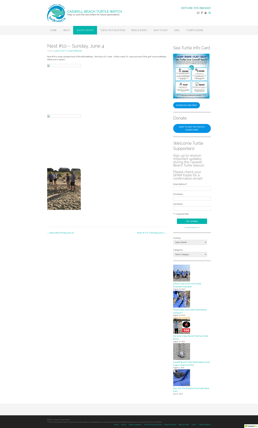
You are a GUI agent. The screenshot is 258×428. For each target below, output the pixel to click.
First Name (178, 194)
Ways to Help (161, 30)
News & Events (139, 30)
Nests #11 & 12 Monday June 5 (152, 232)
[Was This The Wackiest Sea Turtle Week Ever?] (181, 378)
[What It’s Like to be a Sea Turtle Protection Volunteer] (181, 273)
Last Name (178, 204)
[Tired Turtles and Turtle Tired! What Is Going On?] (181, 300)
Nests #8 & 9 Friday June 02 (60, 232)
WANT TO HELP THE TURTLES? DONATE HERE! (192, 128)
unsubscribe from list (191, 227)
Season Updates (85, 30)
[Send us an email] (198, 12)
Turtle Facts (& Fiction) (112, 30)
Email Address (180, 184)
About (66, 30)
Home (53, 30)
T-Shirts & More (194, 30)
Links (177, 30)
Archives (177, 238)
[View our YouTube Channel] (206, 12)
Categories (178, 250)
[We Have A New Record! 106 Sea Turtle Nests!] (181, 326)
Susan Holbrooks (75, 51)
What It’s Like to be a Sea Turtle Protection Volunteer (187, 285)
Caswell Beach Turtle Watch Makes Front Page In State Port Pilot (191, 363)
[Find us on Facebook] (202, 12)
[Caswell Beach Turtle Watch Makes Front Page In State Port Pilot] (181, 352)
